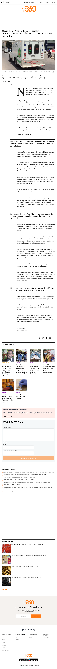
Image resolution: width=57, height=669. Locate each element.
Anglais (47, 2)
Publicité (17, 637)
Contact (30, 637)
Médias (48, 15)
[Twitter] (25, 630)
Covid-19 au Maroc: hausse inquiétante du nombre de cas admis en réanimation (32, 289)
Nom (4, 444)
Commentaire (7, 427)
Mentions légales (46, 637)
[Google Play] (33, 659)
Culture (43, 15)
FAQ (30, 636)
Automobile (4, 645)
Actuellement (4, 15)
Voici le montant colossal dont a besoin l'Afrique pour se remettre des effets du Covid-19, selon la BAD (32, 143)
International (36, 15)
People (3, 647)
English (40, 2)
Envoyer (36, 616)
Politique (17, 15)
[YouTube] (28, 630)
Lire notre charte (7, 416)
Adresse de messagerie (10, 450)
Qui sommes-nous (19, 636)
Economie (24, 15)
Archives (17, 639)
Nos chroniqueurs (5, 650)
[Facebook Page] (23, 630)
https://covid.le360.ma (42, 94)
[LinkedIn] (31, 630)
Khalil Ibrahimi (7, 81)
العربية (53, 2)
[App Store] (23, 659)
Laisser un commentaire (28, 458)
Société (29, 15)
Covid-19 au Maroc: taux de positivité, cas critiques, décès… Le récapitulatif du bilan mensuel (31, 216)
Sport (53, 15)
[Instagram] (34, 630)
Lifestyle (3, 648)
